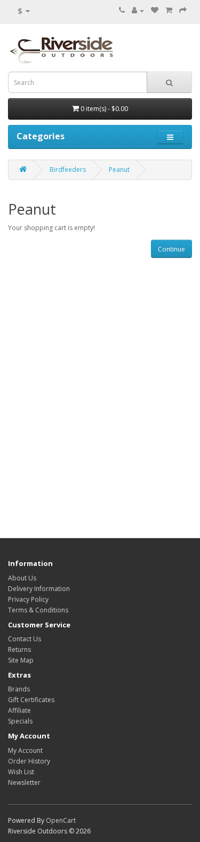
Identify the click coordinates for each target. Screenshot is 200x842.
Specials (20, 721)
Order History (29, 761)
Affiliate (19, 710)
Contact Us (24, 638)
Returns (19, 649)
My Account (25, 750)
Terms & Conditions (38, 610)
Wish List (21, 771)
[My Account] (138, 10)
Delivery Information (39, 588)
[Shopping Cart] (168, 10)
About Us (22, 578)
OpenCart (61, 820)
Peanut (119, 169)
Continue (171, 249)
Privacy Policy (28, 599)
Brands (19, 689)
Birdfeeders (68, 169)
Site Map (21, 660)
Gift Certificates (31, 699)
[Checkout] (183, 10)
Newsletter (24, 782)
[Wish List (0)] (154, 10)
